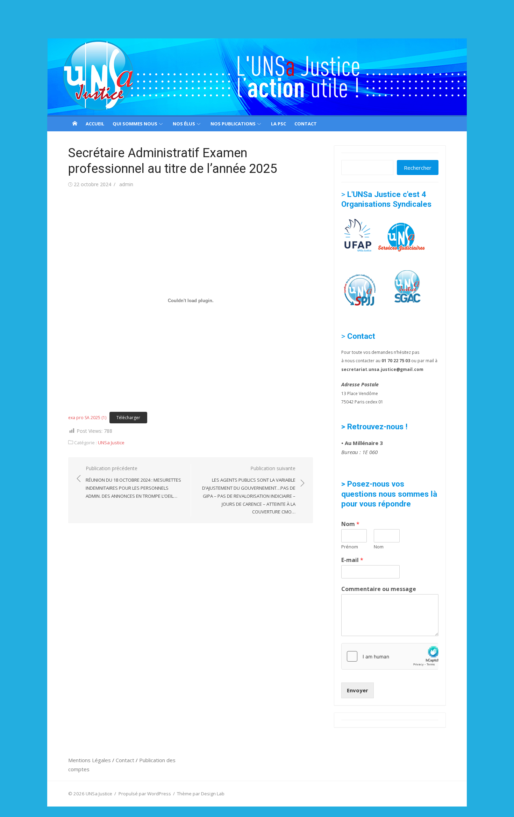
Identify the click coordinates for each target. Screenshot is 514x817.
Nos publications (233, 124)
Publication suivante (248, 490)
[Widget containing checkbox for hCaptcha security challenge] (389, 656)
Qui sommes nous (135, 124)
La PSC (278, 124)
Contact (305, 124)
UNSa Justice (111, 442)
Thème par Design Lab (200, 793)
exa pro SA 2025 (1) (87, 418)
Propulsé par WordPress (145, 793)
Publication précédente (133, 482)
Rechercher (417, 167)
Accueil (95, 124)
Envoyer (357, 690)
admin (126, 184)
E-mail (352, 560)
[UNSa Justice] (257, 76)
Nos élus (184, 124)
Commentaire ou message (378, 589)
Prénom (349, 547)
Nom (350, 524)
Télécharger (128, 418)
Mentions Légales (90, 760)
